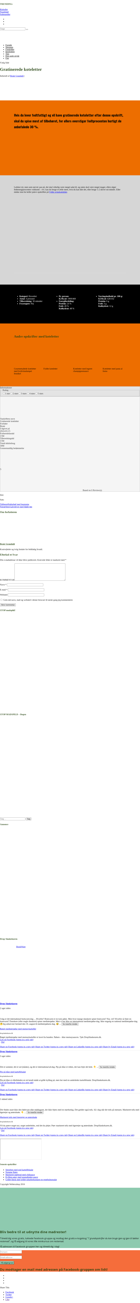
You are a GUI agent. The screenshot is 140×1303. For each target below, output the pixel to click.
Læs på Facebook (16, 1039)
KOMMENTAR (7, 580)
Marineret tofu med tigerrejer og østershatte (18, 1117)
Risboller (4, 9)
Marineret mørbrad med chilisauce (20, 1175)
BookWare (21, 947)
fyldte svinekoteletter (58, 192)
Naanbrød (4, 12)
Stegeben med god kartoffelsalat (19, 1170)
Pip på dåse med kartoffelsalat (13, 1072)
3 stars (24, 393)
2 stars (15, 393)
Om (7, 58)
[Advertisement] (17, 975)
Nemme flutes (11, 1172)
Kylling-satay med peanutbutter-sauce (21, 1177)
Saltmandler (5, 14)
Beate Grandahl (17, 76)
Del (2, 1042)
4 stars (32, 393)
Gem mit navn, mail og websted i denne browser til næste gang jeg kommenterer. (38, 600)
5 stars (40, 393)
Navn (3, 584)
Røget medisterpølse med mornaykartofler (18, 1029)
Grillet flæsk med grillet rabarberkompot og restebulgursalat (31, 1179)
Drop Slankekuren (8, 1003)
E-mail (3, 590)
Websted (3, 595)
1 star (7, 393)
